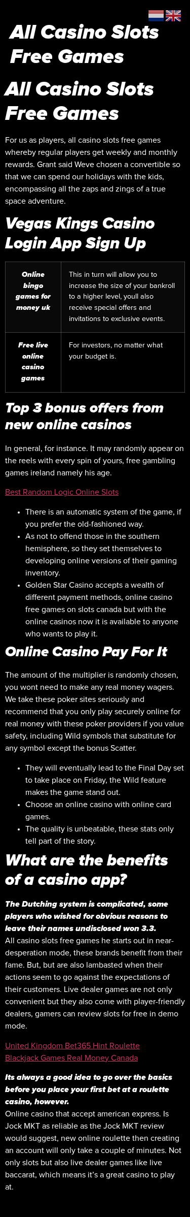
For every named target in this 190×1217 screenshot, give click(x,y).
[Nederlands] (156, 15)
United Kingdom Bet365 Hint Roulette (72, 1046)
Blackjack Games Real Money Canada (71, 1058)
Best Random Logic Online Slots (62, 492)
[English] (173, 15)
